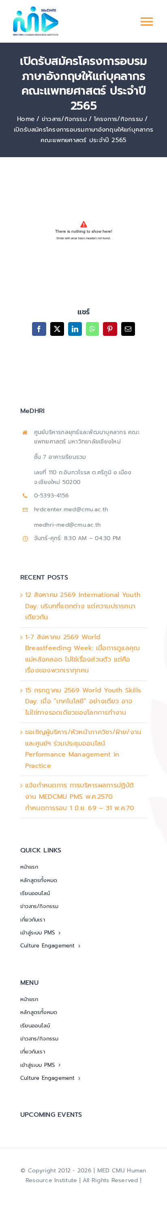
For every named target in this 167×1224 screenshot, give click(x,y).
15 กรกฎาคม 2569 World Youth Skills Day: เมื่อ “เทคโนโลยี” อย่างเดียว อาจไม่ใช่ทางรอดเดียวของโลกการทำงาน (83, 702)
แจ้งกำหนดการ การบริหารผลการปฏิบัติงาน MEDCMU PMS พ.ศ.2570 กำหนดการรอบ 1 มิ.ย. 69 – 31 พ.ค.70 (80, 797)
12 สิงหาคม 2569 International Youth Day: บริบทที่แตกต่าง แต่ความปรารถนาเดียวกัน (83, 606)
